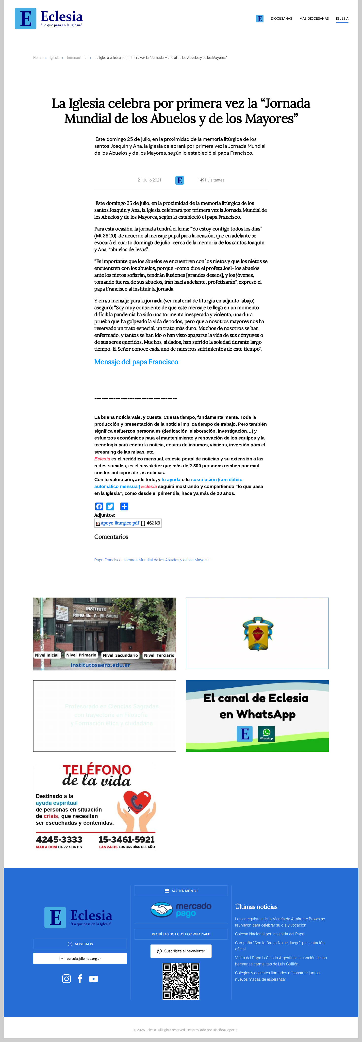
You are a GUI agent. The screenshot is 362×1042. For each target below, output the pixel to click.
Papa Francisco (107, 560)
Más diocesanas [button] (314, 18)
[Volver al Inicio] (50, 18)
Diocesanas (281, 18)
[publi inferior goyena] (104, 716)
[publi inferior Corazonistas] (257, 633)
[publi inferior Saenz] (104, 634)
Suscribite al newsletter (184, 951)
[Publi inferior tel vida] (94, 806)
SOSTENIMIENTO (184, 891)
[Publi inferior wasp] (257, 716)
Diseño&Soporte (225, 1030)
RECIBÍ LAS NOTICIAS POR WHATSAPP (181, 934)
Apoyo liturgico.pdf (120, 523)
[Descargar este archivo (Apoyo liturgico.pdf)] (98, 523)
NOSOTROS (84, 944)
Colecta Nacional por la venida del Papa (269, 934)
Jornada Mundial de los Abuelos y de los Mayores (166, 560)
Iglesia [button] (342, 18)
